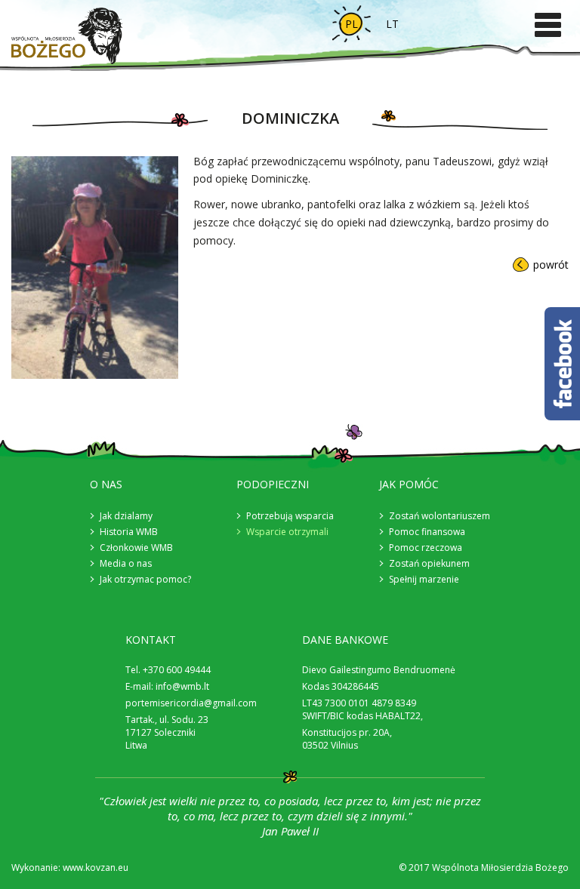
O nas (106, 484)
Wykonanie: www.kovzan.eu (69, 867)
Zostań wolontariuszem (439, 515)
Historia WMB (129, 531)
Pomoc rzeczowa (425, 547)
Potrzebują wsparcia (290, 515)
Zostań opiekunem (429, 563)
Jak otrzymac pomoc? (145, 579)
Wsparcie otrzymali (287, 531)
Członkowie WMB (136, 547)
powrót (551, 264)
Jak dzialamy (126, 515)
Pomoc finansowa (427, 531)
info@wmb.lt (182, 686)
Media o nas (126, 563)
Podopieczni (272, 484)
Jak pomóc (409, 484)
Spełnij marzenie (424, 579)
